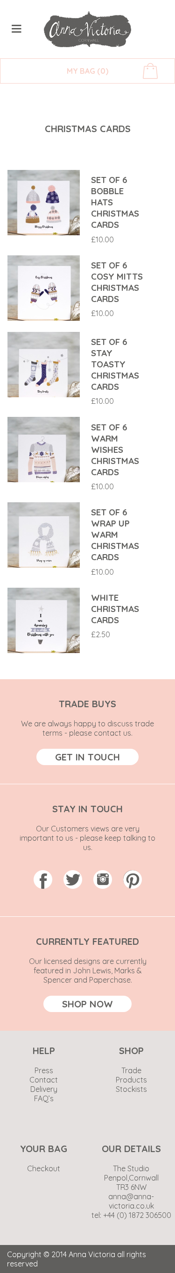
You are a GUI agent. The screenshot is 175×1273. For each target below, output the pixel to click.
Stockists (131, 1089)
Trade (131, 1070)
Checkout (43, 1168)
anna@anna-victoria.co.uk (131, 1201)
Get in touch (87, 757)
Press (44, 1070)
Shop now (87, 1004)
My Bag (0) (87, 71)
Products (131, 1079)
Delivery (43, 1089)
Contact (43, 1079)
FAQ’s (44, 1098)
